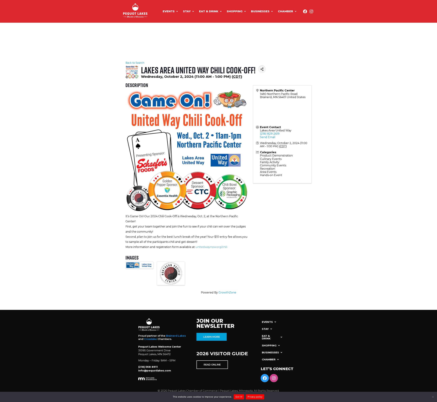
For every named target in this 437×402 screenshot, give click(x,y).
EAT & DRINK (208, 11)
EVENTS (169, 11)
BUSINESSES (260, 11)
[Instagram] (311, 11)
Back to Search (134, 62)
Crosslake (150, 339)
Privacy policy (255, 396)
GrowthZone (227, 292)
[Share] (262, 69)
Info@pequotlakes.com (154, 370)
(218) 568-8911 (148, 366)
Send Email (267, 137)
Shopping (235, 11)
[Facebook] (305, 11)
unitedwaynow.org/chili (211, 247)
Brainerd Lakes (176, 335)
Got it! (238, 396)
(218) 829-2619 (269, 133)
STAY (187, 11)
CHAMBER (285, 11)
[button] (170, 11)
